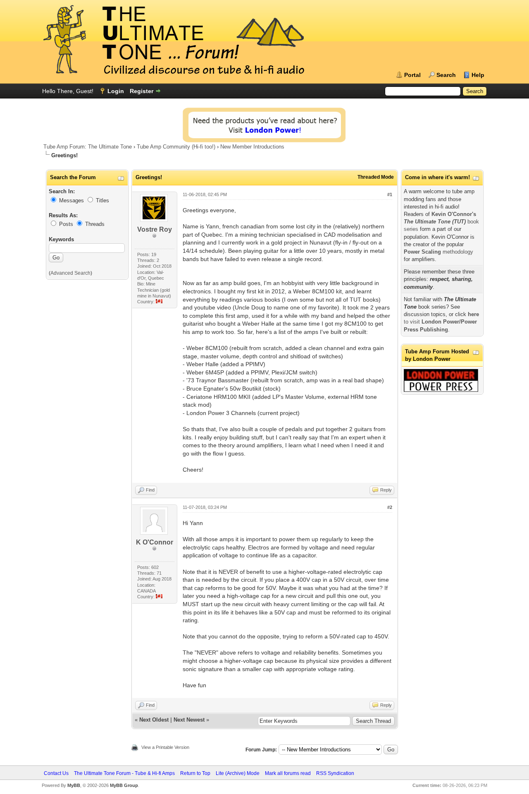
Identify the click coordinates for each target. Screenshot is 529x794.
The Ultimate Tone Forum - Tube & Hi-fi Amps (124, 773)
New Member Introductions (252, 147)
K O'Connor (154, 542)
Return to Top (195, 773)
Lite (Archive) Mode (238, 773)
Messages (71, 200)
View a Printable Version (165, 747)
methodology (438, 252)
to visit (441, 321)
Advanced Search (70, 273)
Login (115, 91)
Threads (95, 224)
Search (446, 75)
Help (478, 75)
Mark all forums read (288, 773)
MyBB (73, 785)
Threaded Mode (375, 177)
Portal (412, 75)
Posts (66, 224)
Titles (102, 200)
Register (141, 91)
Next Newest (189, 720)
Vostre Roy (154, 229)
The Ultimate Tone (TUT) (435, 221)
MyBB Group (124, 785)
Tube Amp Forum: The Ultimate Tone (87, 147)
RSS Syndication (335, 773)
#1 (389, 194)
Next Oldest (154, 720)
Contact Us (56, 773)
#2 (389, 507)
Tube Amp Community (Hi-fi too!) (176, 147)
